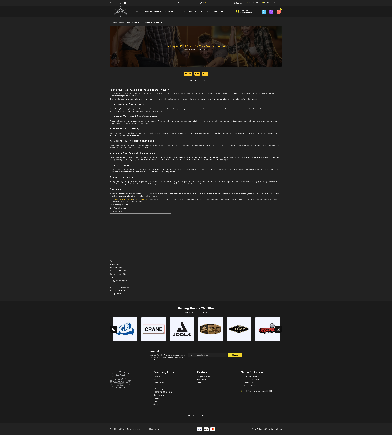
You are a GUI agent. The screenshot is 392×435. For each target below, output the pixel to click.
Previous (113, 329)
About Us (192, 11)
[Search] (264, 12)
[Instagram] (120, 3)
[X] (200, 80)
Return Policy (158, 389)
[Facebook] (110, 3)
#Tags (205, 74)
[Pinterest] (205, 80)
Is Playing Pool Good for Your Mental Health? (196, 46)
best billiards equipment (124, 199)
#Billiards (188, 74)
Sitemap (156, 404)
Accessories (169, 11)
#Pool (197, 74)
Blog (155, 401)
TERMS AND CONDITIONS (162, 392)
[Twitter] (115, 3)
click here (207, 3)
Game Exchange (141, 199)
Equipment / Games (151, 11)
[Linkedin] (125, 3)
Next (278, 329)
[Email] (191, 80)
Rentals (156, 386)
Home (138, 11)
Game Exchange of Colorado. (132, 429)
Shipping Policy (159, 395)
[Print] (195, 80)
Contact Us (157, 398)
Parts (181, 11)
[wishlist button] (271, 12)
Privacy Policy (212, 11)
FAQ (201, 11)
